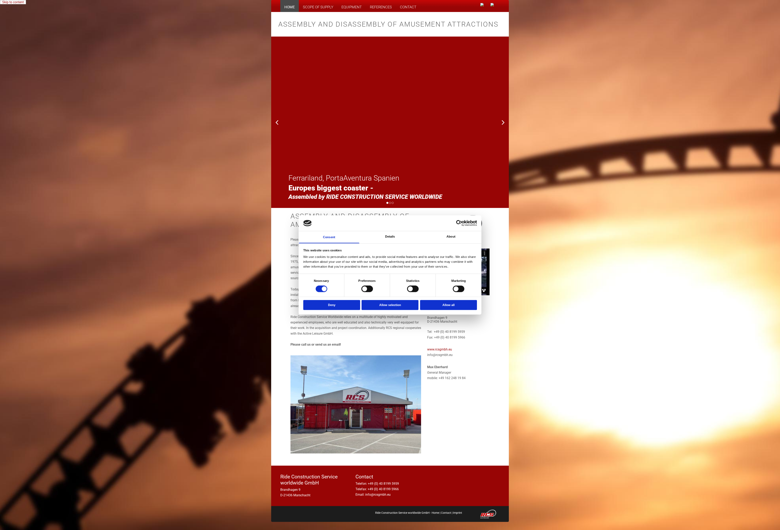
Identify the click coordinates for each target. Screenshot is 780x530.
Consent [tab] (329, 237)
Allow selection (390, 305)
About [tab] (450, 236)
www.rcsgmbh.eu (439, 349)
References (381, 7)
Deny (331, 305)
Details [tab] (390, 236)
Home (289, 7)
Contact (408, 7)
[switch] (367, 289)
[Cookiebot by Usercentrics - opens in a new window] (459, 223)
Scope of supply (318, 7)
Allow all (448, 305)
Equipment (351, 7)
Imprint (457, 512)
